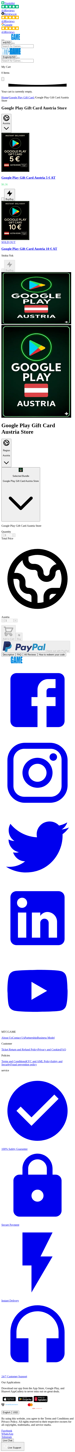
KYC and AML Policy (38, 1061)
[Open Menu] (2, 40)
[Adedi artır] (14, 535)
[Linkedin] (37, 953)
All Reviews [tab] (30, 654)
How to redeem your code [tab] (52, 654)
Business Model (46, 1037)
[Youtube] (37, 1025)
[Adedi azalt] (2, 535)
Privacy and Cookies (49, 1049)
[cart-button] (13, 43)
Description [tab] (8, 654)
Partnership (31, 1037)
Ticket (5, 1049)
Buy (19, 639)
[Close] (2, 79)
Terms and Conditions (13, 1061)
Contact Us (18, 1037)
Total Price (7, 538)
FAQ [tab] (19, 654)
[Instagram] (37, 807)
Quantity (6, 531)
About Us (6, 1037)
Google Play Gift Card (22, 97)
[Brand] (12, 39)
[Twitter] (37, 880)
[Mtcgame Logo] (11, 662)
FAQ (63, 1049)
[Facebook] (37, 735)
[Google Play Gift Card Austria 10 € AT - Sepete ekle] (2, 270)
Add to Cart (8, 639)
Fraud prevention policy (23, 1064)
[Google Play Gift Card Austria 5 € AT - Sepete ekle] (2, 199)
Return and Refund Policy (23, 1049)
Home (4, 97)
